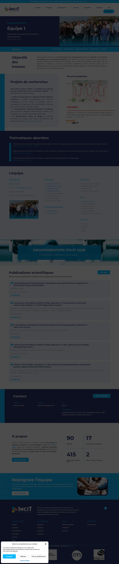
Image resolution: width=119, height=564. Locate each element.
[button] (46, 544)
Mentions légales (24, 560)
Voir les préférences (39, 556)
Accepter (9, 556)
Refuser (23, 556)
